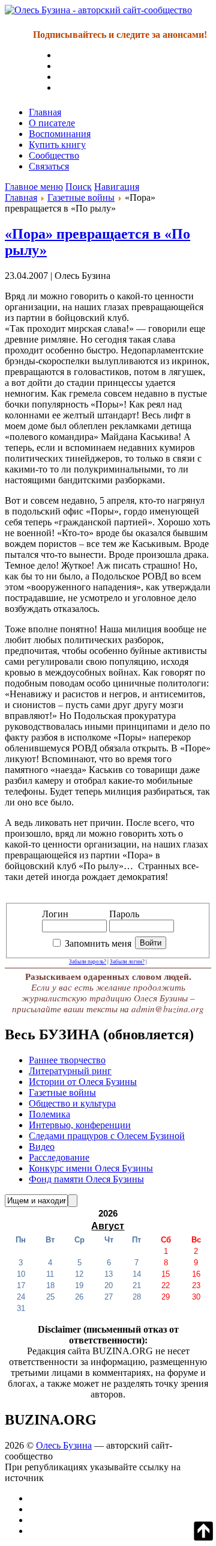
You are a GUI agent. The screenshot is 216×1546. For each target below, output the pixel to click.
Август (107, 1226)
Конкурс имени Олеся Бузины (91, 1168)
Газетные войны (81, 197)
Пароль (124, 914)
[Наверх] (203, 1537)
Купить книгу (57, 144)
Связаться (49, 166)
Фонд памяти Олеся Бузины (86, 1179)
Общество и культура (72, 1103)
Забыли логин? (127, 962)
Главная (45, 112)
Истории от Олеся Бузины (83, 1082)
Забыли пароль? (87, 962)
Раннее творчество (67, 1060)
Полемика (49, 1114)
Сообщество (54, 155)
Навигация (116, 187)
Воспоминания (60, 134)
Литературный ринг (70, 1071)
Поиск (78, 187)
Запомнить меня (98, 943)
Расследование (59, 1157)
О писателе (52, 123)
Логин (55, 914)
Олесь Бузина (64, 1445)
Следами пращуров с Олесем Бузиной (107, 1136)
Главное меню (34, 187)
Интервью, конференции (80, 1125)
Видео (42, 1146)
